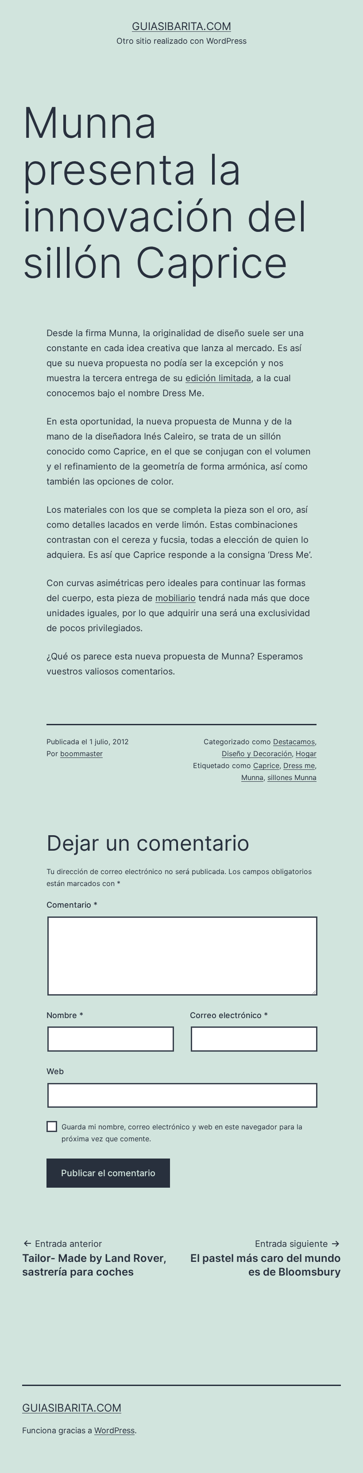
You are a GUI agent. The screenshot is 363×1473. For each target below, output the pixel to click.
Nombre (64, 1015)
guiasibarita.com (181, 26)
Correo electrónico (229, 1015)
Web (55, 1071)
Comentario (71, 904)
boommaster (81, 753)
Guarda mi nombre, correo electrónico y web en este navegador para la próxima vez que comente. (182, 1132)
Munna (252, 777)
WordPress (114, 1430)
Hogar (306, 753)
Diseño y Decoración (257, 753)
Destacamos (294, 741)
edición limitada (218, 378)
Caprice (266, 765)
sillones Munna (292, 777)
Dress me (299, 765)
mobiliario (175, 598)
